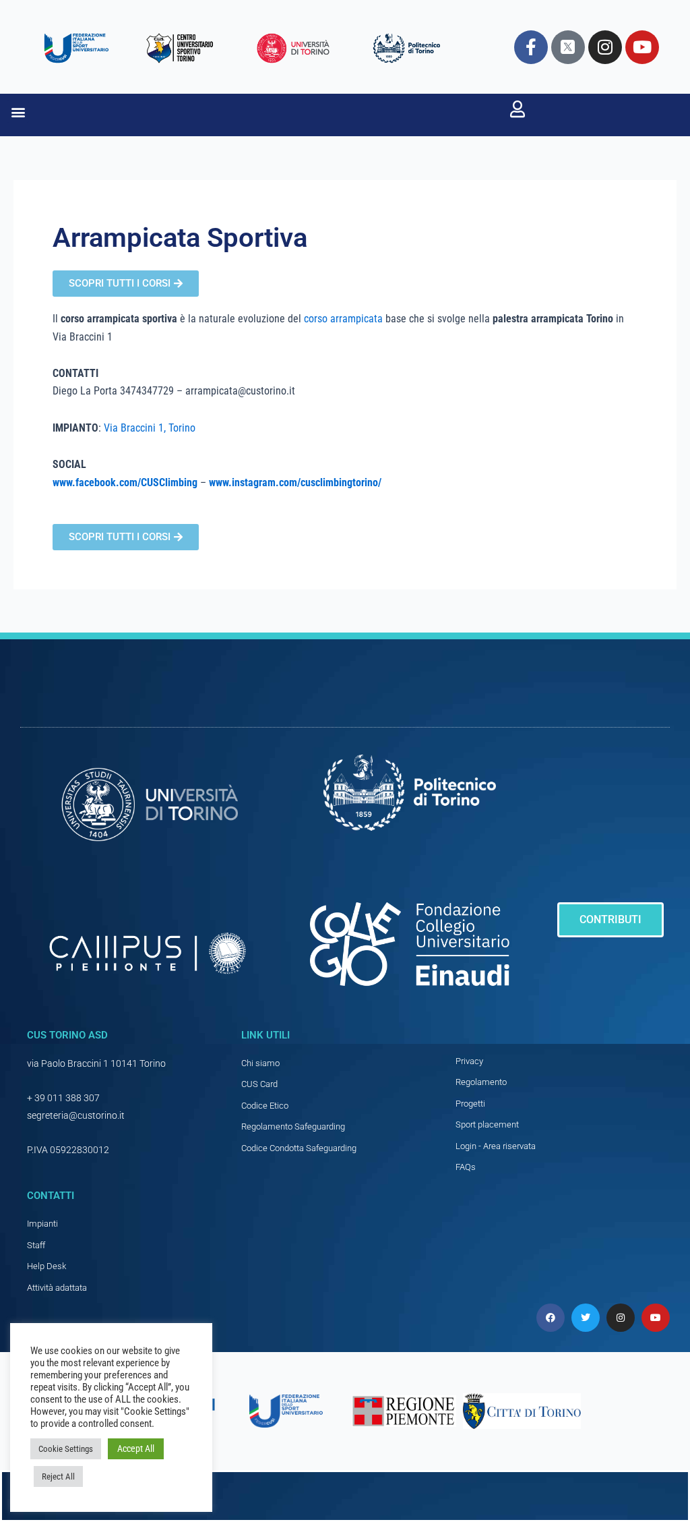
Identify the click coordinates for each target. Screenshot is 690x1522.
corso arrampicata (343, 318)
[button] (18, 111)
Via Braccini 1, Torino (149, 427)
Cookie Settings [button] (65, 1449)
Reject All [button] (58, 1476)
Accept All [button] (135, 1448)
